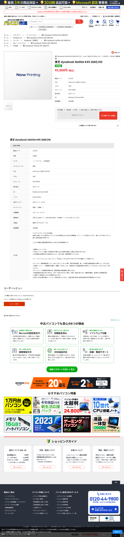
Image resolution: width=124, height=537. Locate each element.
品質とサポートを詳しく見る (62, 369)
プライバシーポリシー (18, 534)
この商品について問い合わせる (87, 125)
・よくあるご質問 (37, 499)
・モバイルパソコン (10, 510)
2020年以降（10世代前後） (46, 27)
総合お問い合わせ (113, 7)
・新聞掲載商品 (8, 508)
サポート (84, 7)
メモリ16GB (42, 29)
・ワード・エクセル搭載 (11, 505)
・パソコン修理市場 (62, 502)
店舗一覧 (101, 7)
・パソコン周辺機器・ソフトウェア (15, 502)
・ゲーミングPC (9, 513)
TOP (10, 7)
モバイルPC (67, 7)
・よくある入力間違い (62, 510)
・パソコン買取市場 (62, 499)
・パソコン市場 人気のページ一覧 (66, 513)
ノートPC (22, 7)
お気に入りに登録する (116, 52)
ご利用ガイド (96, 16)
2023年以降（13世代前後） (64, 27)
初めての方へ (85, 16)
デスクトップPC (36, 7)
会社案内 (93, 7)
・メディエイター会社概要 (64, 496)
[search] (79, 22)
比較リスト (122, 276)
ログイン (21, 299)
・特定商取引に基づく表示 (40, 502)
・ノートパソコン (9, 496)
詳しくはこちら (18, 467)
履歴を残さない (115, 320)
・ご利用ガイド (36, 508)
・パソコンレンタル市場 (63, 508)
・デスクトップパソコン (11, 499)
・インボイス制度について (40, 513)
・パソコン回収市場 (62, 505)
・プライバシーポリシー (39, 510)
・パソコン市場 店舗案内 (39, 496)
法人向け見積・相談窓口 (112, 16)
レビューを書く (14, 304)
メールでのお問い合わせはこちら (103, 509)
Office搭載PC (52, 7)
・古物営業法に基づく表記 (40, 505)
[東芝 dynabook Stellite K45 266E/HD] (28, 75)
